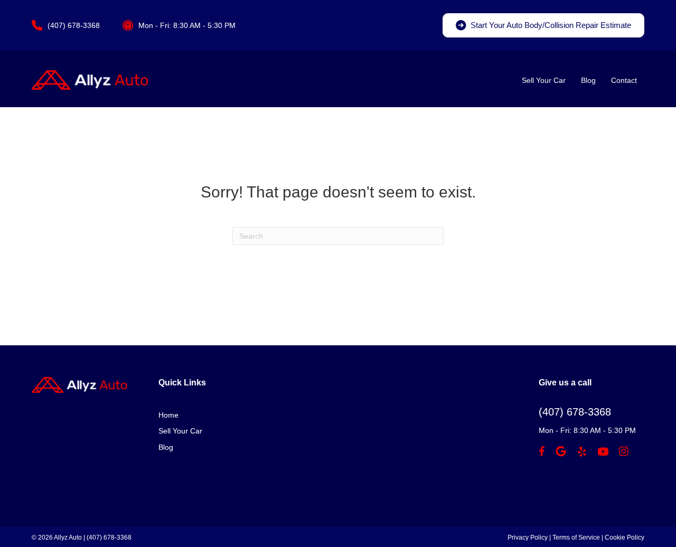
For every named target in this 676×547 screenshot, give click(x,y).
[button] (543, 25)
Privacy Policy (528, 537)
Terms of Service (576, 537)
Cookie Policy (624, 537)
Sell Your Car (544, 80)
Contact (624, 80)
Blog (588, 80)
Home (168, 415)
